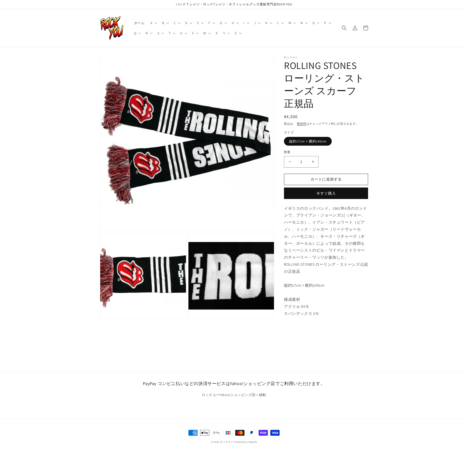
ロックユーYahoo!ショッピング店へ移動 (234, 395)
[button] (153, 23)
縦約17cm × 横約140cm (308, 141)
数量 (287, 152)
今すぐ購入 (326, 193)
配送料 (301, 123)
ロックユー (226, 442)
